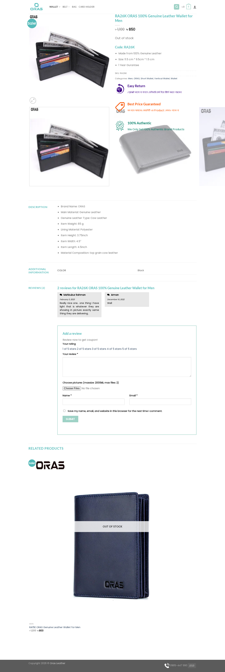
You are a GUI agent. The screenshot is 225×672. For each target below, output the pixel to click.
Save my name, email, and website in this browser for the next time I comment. (115, 411)
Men (130, 78)
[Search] (176, 7)
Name (67, 395)
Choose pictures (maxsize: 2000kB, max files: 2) (91, 382)
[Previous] (30, 189)
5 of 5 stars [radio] (129, 349)
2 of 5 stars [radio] (84, 349)
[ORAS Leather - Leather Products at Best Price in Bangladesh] (36, 7)
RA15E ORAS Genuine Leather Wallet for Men (54, 627)
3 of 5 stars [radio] (99, 349)
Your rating (69, 343)
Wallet (53, 6)
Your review (70, 354)
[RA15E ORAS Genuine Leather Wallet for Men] (112, 537)
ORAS (137, 78)
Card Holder (87, 6)
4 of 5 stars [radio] (114, 349)
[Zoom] (33, 100)
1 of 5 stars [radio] (69, 349)
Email (133, 395)
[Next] (41, 98)
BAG (74, 6)
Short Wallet (147, 78)
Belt (65, 6)
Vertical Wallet (162, 78)
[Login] (195, 7)
